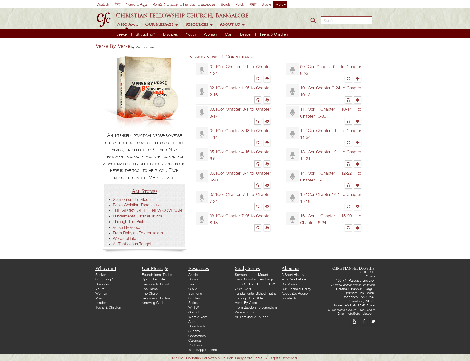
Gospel (193, 312)
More (279, 4)
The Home (150, 289)
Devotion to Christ (155, 284)
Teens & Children (273, 34)
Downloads (196, 326)
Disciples (171, 34)
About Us (230, 24)
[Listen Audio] (259, 78)
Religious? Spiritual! (156, 298)
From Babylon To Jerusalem (138, 232)
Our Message (160, 24)
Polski (240, 4)
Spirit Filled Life (153, 279)
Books (193, 279)
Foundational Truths (157, 274)
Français (189, 4)
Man (229, 34)
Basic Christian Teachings (136, 204)
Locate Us (289, 298)
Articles (193, 274)
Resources (197, 24)
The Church (151, 293)
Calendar (195, 340)
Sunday (194, 331)
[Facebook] (365, 321)
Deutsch (103, 4)
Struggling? (146, 34)
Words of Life (124, 238)
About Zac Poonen (296, 293)
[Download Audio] (268, 78)
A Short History (293, 274)
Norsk (130, 4)
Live (191, 284)
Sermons (195, 293)
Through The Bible (129, 221)
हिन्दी (117, 4)
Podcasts (195, 345)
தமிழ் (174, 4)
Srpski (266, 4)
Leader (246, 34)
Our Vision (289, 284)
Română (159, 4)
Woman (211, 34)
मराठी (253, 4)
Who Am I (127, 24)
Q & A (192, 289)
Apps (192, 321)
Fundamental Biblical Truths (137, 215)
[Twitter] (374, 321)
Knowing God (152, 303)
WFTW (193, 307)
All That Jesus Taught (132, 243)
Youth (191, 34)
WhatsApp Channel (203, 350)
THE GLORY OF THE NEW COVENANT (148, 210)
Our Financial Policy (296, 289)
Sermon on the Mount (132, 199)
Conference (197, 336)
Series (193, 303)
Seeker (122, 34)
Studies (194, 298)
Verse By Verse (126, 227)
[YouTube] (355, 321)
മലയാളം (208, 4)
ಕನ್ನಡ (143, 4)
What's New (197, 317)
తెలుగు (225, 4)
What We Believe (294, 279)
